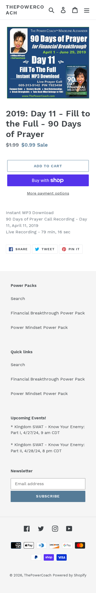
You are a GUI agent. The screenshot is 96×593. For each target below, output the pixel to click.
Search (18, 298)
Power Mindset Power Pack (39, 327)
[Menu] (87, 10)
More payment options (48, 193)
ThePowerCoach (25, 10)
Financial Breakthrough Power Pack (48, 312)
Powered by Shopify (69, 575)
